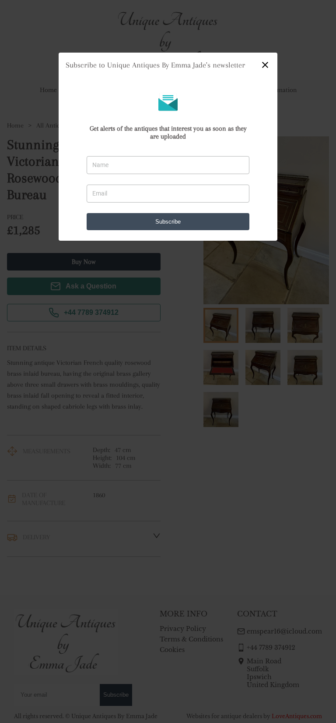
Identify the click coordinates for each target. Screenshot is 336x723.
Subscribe (168, 221)
